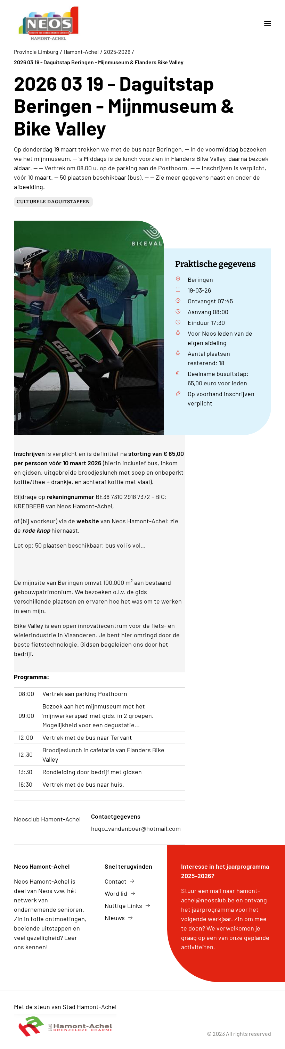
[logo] (48, 24)
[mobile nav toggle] (265, 24)
